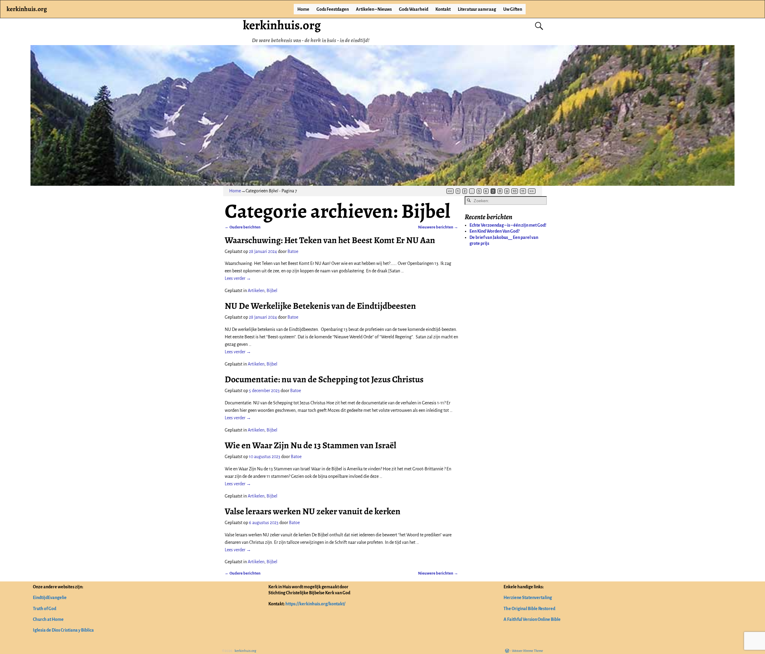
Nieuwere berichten (438, 227)
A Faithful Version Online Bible (532, 619)
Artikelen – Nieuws (374, 9)
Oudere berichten (243, 227)
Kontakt (443, 9)
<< (450, 191)
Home (303, 9)
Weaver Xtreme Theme (527, 651)
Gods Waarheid (413, 9)
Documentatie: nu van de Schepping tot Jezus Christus (324, 379)
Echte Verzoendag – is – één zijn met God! (507, 225)
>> (532, 191)
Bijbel (272, 290)
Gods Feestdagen (332, 9)
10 (514, 191)
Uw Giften (512, 9)
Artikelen (256, 290)
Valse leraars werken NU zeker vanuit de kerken (312, 511)
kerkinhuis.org (282, 24)
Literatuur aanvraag (477, 9)
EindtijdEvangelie (50, 597)
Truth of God (44, 608)
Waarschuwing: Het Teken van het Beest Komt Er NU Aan (330, 240)
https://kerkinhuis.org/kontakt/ (315, 603)
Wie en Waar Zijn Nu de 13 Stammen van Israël (310, 445)
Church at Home (48, 619)
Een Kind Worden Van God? (494, 231)
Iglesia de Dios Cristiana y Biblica (63, 630)
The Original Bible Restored (529, 608)
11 (522, 191)
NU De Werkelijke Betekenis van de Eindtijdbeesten (320, 306)
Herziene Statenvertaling (528, 597)
